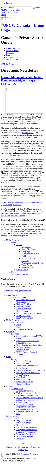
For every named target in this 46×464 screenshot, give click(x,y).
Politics (24, 256)
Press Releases (22, 270)
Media (13, 272)
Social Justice (21, 368)
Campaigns (26, 251)
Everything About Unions (26, 430)
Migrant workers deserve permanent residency (26, 408)
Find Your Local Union (25, 300)
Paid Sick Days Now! (25, 404)
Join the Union (12, 60)
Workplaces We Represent (27, 434)
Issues (8, 55)
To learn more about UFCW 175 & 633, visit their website (21, 214)
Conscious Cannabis (24, 384)
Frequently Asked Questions (27, 427)
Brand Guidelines (23, 315)
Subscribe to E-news (19, 274)
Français (9, 3)
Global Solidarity (23, 379)
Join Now (20, 439)
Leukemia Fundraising (25, 361)
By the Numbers (28, 249)
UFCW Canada (22, 454)
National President (23, 304)
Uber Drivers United (24, 382)
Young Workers (27, 265)
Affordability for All (24, 391)
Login (23, 443)
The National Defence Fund (27, 341)
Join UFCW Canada (24, 318)
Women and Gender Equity (32, 263)
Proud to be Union (23, 309)
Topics (19, 245)
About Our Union (13, 48)
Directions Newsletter (30, 254)
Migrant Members (23, 343)
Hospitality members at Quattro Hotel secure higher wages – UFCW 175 (22, 80)
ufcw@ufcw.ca (34, 284)
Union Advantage (23, 423)
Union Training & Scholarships (29, 345)
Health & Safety (27, 267)
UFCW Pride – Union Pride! (28, 373)
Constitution (21, 302)
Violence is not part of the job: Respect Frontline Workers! (28, 394)
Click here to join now (20, 236)
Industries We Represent (26, 432)
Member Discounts (24, 347)
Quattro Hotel (27, 133)
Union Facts (21, 425)
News (13, 242)
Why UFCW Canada (24, 420)
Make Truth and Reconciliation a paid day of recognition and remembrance (29, 400)
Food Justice (21, 377)
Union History (22, 311)
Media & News (12, 51)
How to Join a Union (24, 436)
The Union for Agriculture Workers (30, 370)
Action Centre (12, 57)
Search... (4, 7)
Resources (10, 53)
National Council (23, 306)
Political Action (22, 363)
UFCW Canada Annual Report (28, 313)
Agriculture (26, 247)
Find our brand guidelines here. (18, 291)
